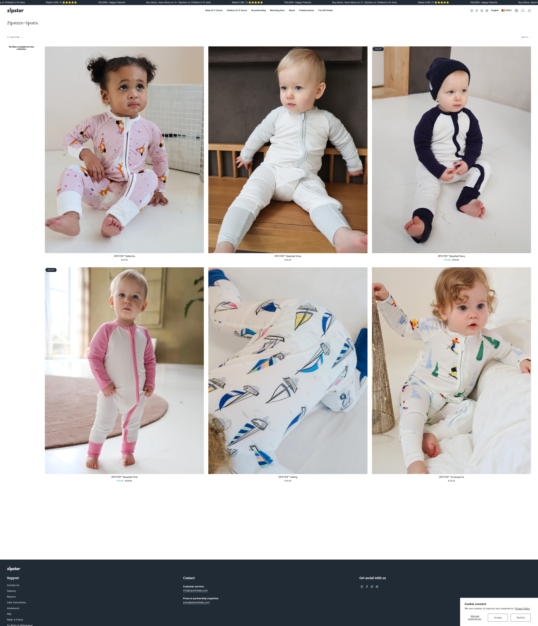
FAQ (9, 614)
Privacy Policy (522, 608)
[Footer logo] (13, 568)
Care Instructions (16, 602)
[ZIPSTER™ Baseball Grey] (287, 149)
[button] (214, 10)
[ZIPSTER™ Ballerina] (124, 149)
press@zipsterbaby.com (196, 602)
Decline (521, 617)
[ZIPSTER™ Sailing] (287, 370)
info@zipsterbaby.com (195, 590)
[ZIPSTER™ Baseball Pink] (124, 370)
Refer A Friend (15, 619)
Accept (498, 617)
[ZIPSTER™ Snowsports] (451, 370)
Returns (11, 596)
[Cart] (529, 10)
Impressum (13, 608)
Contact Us (13, 585)
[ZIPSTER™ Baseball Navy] (451, 149)
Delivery (11, 591)
